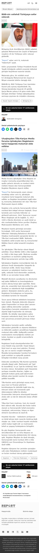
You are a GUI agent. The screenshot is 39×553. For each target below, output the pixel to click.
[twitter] (15, 129)
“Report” (5, 60)
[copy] (28, 129)
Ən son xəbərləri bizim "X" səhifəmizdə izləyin (20, 109)
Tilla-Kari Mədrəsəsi (20, 458)
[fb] (3, 129)
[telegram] (11, 129)
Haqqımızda (6, 511)
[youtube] (27, 531)
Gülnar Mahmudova (14, 476)
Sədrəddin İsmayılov (14, 119)
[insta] (8, 531)
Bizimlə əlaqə (28, 511)
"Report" (5, 192)
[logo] (7, 3)
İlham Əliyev (7, 9)
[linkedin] (20, 129)
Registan (6, 458)
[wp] (7, 129)
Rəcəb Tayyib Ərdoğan (11, 101)
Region (4, 20)
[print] (24, 129)
